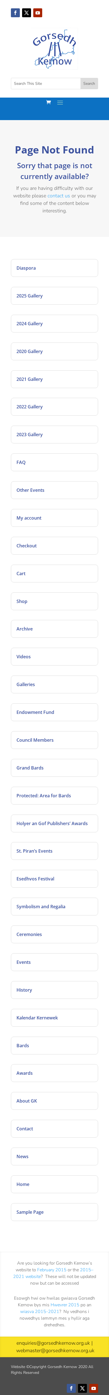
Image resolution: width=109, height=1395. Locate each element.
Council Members (35, 740)
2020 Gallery (29, 351)
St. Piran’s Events (34, 851)
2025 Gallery (29, 296)
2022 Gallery (29, 407)
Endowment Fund (35, 712)
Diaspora (26, 268)
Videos (23, 657)
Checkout (26, 546)
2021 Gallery (29, 379)
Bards (22, 1045)
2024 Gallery (29, 324)
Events (23, 962)
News (22, 1156)
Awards (24, 1073)
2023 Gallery (29, 434)
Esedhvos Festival (35, 879)
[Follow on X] (26, 12)
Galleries (25, 684)
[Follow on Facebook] (15, 12)
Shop (21, 601)
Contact (24, 1129)
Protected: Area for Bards (43, 796)
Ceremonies (29, 934)
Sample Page (30, 1212)
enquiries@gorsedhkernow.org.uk (53, 1343)
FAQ (21, 462)
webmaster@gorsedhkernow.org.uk (55, 1350)
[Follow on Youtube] (37, 12)
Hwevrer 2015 (65, 1305)
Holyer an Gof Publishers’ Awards (52, 823)
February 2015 (52, 1270)
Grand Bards (30, 768)
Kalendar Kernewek (37, 1018)
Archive (24, 629)
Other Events (30, 490)
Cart (20, 573)
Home (22, 1184)
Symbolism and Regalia (40, 906)
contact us (59, 195)
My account (28, 518)
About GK (26, 1101)
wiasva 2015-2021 (39, 1312)
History (24, 990)
